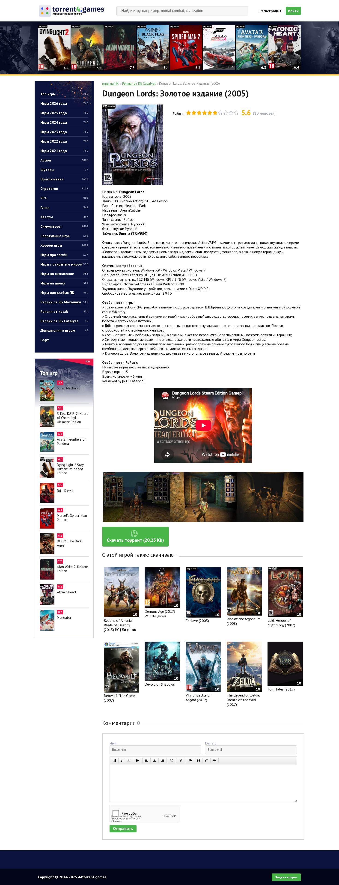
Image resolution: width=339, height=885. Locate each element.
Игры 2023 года (64, 131)
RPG (64, 198)
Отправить (123, 829)
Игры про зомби (64, 254)
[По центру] (154, 760)
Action (64, 160)
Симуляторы (64, 226)
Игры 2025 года (64, 113)
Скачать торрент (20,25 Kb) (135, 540)
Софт (44, 340)
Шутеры (64, 169)
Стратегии (64, 188)
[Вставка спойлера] (214, 760)
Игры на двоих (64, 283)
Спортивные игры (64, 235)
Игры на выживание (64, 273)
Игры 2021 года (64, 150)
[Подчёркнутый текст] (129, 760)
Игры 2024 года (64, 122)
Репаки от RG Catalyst (64, 321)
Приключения (64, 179)
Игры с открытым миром (64, 264)
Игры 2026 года (64, 103)
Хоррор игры (64, 245)
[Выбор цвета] (181, 760)
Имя (113, 743)
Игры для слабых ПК (64, 292)
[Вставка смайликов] (172, 760)
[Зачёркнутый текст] (137, 760)
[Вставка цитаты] (198, 760)
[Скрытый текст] (190, 760)
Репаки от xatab (64, 311)
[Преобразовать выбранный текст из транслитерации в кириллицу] (206, 760)
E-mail (210, 743)
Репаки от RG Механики (64, 302)
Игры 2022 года (64, 141)
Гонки (64, 207)
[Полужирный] (115, 760)
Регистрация (270, 11)
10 (236, 112)
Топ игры (64, 94)
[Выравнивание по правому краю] (162, 760)
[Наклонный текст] (121, 760)
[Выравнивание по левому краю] (146, 760)
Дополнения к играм (64, 330)
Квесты (64, 217)
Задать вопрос (286, 877)
